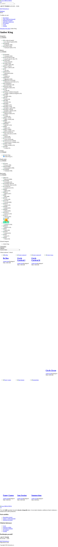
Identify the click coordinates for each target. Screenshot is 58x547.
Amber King (8, 156)
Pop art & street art (10, 133)
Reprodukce (6, 17)
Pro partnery (6, 23)
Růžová (8, 227)
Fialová (7, 205)
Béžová (8, 193)
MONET (8, 125)
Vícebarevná (9, 187)
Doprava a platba (7, 527)
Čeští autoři (8, 61)
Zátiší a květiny (10, 145)
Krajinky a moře (10, 107)
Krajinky (8, 105)
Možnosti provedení (8, 20)
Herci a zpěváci (9, 67)
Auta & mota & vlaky (11, 59)
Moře (7, 128)
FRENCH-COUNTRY (12, 82)
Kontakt (5, 26)
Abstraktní (8, 56)
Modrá (8, 211)
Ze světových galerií (11, 42)
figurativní (8, 79)
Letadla (7, 116)
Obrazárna (2, 28)
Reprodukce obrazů (7, 517)
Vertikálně (8, 170)
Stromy (7, 136)
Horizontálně (9, 168)
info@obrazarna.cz (4, 8)
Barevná (8, 179)
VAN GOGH (9, 139)
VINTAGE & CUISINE (12, 142)
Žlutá (7, 239)
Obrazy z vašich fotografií (9, 518)
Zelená (8, 233)
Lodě (7, 90)
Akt (7, 70)
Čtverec (8, 165)
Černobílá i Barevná (10, 185)
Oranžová (8, 224)
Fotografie (8, 44)
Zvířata (7, 148)
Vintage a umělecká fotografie (13, 93)
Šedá (7, 230)
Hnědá (8, 208)
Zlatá (7, 236)
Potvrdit (4, 37)
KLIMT (8, 102)
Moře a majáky (10, 130)
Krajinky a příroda (10, 110)
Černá (7, 199)
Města (7, 122)
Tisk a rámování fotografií (9, 19)
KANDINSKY (9, 84)
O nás (4, 24)
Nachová (8, 213)
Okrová (8, 216)
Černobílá (8, 182)
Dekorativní (9, 73)
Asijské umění (9, 64)
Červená (8, 202)
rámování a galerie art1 (8, 22)
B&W (7, 190)
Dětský (7, 76)
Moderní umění (10, 113)
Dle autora (7, 28)
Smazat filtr (3, 246)
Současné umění (10, 47)
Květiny (8, 96)
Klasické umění (10, 87)
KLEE (7, 99)
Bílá (7, 196)
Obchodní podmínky (8, 528)
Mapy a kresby (9, 119)
